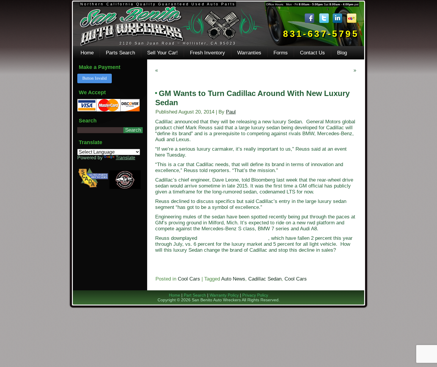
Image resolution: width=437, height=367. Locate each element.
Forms (280, 53)
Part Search (195, 295)
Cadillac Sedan (265, 279)
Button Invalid (94, 78)
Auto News (233, 279)
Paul (231, 112)
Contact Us (312, 53)
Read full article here (179, 269)
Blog (342, 53)
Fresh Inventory (207, 53)
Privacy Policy (255, 295)
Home (87, 53)
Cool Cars (189, 279)
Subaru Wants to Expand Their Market (309, 70)
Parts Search (120, 53)
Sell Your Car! (162, 53)
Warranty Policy (224, 295)
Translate (125, 157)
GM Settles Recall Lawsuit (188, 70)
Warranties (249, 53)
